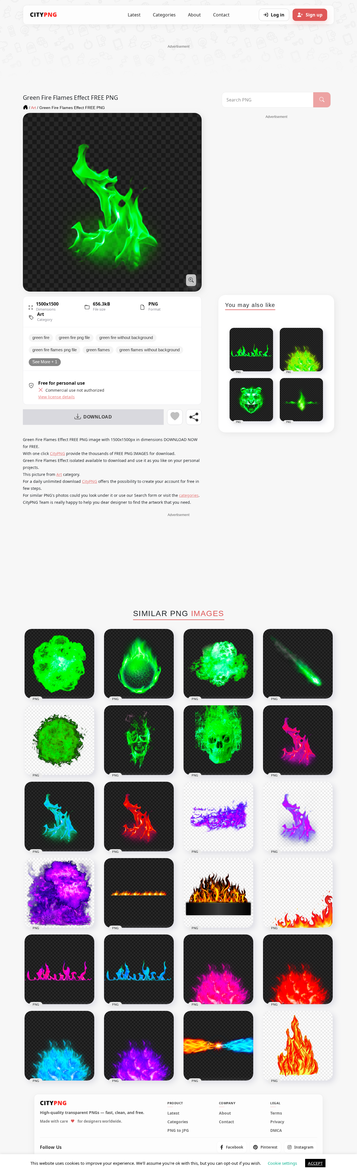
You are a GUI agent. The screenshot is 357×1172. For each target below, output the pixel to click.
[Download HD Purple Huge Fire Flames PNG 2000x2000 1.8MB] (139, 1046)
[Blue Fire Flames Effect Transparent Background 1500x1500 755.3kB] (59, 816)
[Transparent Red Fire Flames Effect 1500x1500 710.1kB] (139, 816)
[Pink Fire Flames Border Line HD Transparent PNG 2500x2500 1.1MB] (59, 969)
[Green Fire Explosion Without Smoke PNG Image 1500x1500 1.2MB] (218, 664)
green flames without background (149, 350)
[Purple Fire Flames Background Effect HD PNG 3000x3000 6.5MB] (59, 893)
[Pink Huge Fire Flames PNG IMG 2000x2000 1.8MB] (218, 969)
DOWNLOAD (97, 417)
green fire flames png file (54, 350)
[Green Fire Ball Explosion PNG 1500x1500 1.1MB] (59, 740)
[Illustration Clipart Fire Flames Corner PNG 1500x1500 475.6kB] (298, 893)
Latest (134, 15)
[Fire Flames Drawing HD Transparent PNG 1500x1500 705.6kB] (298, 1046)
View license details (56, 396)
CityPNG (57, 453)
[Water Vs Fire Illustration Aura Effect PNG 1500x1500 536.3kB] (218, 1046)
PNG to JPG (178, 1130)
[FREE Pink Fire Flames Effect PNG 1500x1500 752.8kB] (298, 740)
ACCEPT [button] (315, 1163)
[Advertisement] (178, 61)
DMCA (276, 1130)
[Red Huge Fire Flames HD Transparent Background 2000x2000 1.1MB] (298, 969)
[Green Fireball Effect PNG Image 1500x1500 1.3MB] (139, 664)
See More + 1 (44, 362)
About (194, 15)
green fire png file (74, 337)
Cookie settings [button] (282, 1163)
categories (189, 495)
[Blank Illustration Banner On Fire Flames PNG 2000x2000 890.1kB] (218, 893)
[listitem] (232, 1147)
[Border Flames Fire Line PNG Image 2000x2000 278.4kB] (139, 893)
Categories (164, 15)
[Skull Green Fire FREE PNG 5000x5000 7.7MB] (139, 740)
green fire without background (126, 337)
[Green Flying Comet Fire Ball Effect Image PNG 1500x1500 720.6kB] (298, 664)
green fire (40, 337)
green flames (98, 350)
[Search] (322, 99)
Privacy (277, 1121)
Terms (276, 1113)
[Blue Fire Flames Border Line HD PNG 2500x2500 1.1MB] (139, 969)
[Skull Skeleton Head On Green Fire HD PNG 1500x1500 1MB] (218, 740)
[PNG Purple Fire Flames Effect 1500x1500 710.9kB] (298, 816)
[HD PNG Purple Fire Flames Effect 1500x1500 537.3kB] (218, 816)
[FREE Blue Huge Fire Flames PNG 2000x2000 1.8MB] (59, 1046)
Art (40, 314)
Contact (221, 15)
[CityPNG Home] (43, 15)
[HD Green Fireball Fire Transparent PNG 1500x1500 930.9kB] (59, 664)
